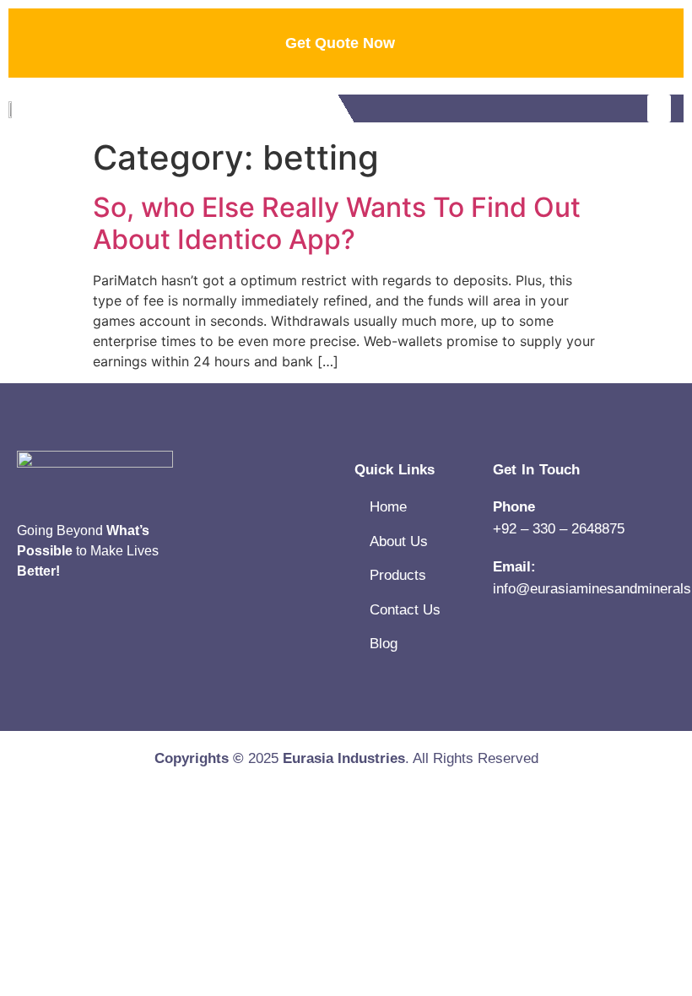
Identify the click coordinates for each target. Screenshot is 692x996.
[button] (659, 108)
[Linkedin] (25, 623)
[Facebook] (67, 623)
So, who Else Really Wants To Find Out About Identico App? (337, 223)
